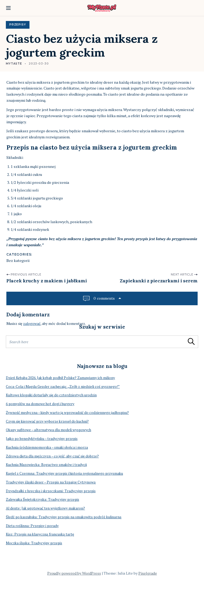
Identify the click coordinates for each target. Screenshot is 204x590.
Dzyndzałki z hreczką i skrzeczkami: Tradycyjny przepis (51, 491)
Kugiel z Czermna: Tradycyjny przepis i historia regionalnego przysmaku (64, 473)
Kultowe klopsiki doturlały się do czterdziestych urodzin (51, 395)
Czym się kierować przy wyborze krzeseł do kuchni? (47, 421)
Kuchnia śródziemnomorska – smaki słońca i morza (47, 447)
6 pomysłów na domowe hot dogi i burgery (40, 403)
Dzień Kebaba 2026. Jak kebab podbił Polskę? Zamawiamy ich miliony (60, 377)
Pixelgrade (147, 573)
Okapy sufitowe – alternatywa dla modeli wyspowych (48, 429)
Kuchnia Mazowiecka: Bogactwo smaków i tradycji (46, 464)
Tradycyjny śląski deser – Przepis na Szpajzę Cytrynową (51, 482)
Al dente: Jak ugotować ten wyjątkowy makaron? (45, 508)
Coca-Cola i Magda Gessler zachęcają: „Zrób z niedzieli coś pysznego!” (63, 386)
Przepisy (17, 24)
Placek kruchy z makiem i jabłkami (46, 281)
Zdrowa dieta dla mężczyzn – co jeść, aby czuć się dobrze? (52, 456)
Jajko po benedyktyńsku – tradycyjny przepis (42, 438)
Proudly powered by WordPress (74, 573)
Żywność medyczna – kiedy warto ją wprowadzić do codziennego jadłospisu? (67, 412)
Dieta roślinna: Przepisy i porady (32, 525)
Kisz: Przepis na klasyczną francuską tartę (40, 534)
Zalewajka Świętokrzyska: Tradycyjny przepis (42, 499)
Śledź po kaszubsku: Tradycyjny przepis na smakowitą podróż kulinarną (63, 517)
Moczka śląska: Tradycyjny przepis (34, 543)
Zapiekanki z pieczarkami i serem (159, 281)
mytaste (14, 63)
